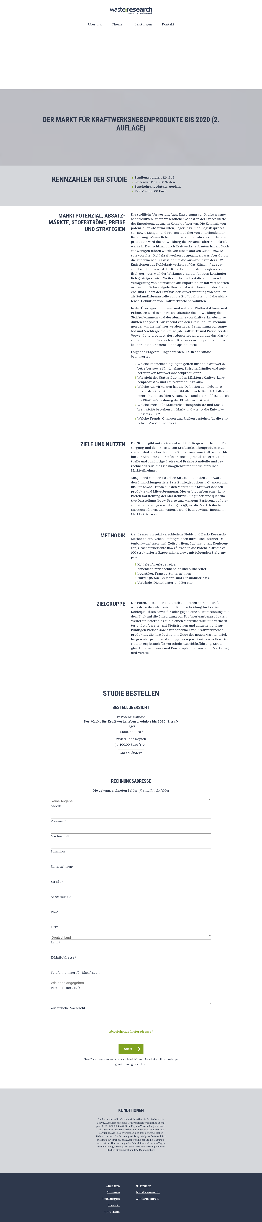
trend (148, 1192)
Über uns (95, 24)
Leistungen (143, 24)
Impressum (111, 1212)
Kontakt (168, 24)
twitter (145, 1186)
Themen (118, 24)
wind (147, 1199)
